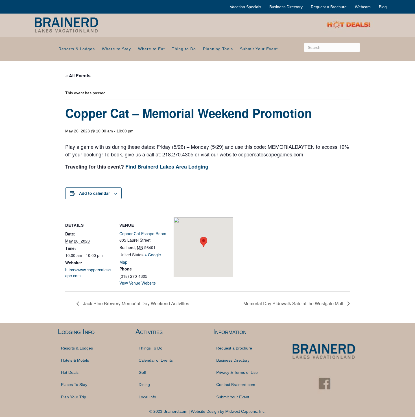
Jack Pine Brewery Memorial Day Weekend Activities (135, 303)
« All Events (78, 75)
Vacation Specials (245, 7)
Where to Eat (151, 49)
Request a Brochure (329, 7)
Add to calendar (94, 193)
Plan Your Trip (73, 397)
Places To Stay (74, 384)
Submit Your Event (259, 49)
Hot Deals (69, 372)
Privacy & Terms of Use (237, 372)
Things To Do (150, 348)
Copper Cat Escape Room (142, 233)
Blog (383, 7)
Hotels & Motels (75, 360)
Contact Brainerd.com (235, 384)
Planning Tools (218, 49)
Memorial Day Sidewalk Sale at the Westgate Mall (293, 303)
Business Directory (286, 7)
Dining (144, 384)
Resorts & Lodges (76, 49)
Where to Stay (116, 49)
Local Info (147, 397)
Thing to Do (184, 49)
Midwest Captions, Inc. (245, 411)
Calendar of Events (156, 360)
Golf (142, 372)
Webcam (363, 7)
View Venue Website (137, 283)
